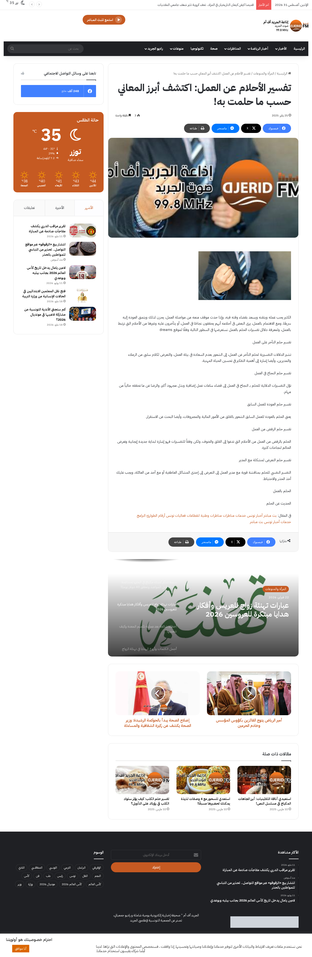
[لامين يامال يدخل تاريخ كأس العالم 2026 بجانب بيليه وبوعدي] (82, 272)
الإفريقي (96, 867)
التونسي (53, 867)
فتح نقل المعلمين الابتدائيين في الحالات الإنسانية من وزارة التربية (44, 294)
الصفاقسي (36, 867)
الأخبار (282, 48)
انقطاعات (193, 515)
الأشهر (89, 207)
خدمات (240, 515)
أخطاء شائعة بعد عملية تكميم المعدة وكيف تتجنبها (246, 610)
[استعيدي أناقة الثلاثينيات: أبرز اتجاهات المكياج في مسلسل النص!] (264, 780)
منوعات (178, 48)
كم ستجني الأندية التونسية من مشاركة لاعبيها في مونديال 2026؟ (45, 314)
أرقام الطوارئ (155, 515)
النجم (98, 876)
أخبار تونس (255, 515)
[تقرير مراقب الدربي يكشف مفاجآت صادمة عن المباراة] (82, 231)
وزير (19, 884)
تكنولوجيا (197, 48)
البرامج (141, 515)
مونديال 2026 (47, 884)
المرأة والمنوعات (263, 73)
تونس (73, 876)
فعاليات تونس (176, 515)
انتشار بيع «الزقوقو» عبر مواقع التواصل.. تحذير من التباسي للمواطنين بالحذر (45, 249)
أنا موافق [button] (20, 948)
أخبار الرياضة (259, 48)
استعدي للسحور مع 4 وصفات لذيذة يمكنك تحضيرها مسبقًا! (205, 801)
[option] (203, 608)
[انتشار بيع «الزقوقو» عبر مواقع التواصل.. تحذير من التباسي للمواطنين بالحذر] (82, 249)
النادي (22, 867)
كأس (26, 876)
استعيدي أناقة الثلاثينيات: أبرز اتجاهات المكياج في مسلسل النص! (264, 801)
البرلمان (82, 867)
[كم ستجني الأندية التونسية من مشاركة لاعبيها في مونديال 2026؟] (82, 314)
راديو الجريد (155, 48)
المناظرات (234, 48)
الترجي (67, 867)
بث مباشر (270, 515)
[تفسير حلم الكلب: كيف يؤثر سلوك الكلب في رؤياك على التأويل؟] (142, 780)
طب (48, 876)
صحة (214, 48)
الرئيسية (299, 48)
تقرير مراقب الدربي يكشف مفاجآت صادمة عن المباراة (47, 229)
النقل (85, 876)
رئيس (60, 876)
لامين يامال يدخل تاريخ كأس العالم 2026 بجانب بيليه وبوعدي (46, 273)
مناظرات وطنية (211, 515)
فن (37, 876)
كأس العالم (94, 884)
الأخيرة (59, 207)
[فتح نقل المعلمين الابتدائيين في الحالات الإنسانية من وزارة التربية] (82, 296)
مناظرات (228, 515)
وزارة (30, 884)
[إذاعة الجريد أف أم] (285, 26)
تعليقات (29, 207)
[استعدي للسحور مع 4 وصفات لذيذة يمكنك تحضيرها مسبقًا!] (203, 780)
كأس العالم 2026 (72, 884)
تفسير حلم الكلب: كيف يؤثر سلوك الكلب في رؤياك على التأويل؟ (146, 801)
